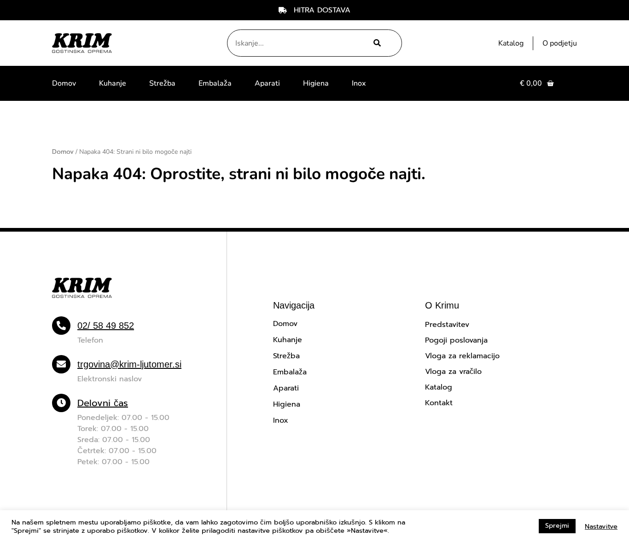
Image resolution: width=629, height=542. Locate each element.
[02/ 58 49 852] (61, 325)
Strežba (162, 83)
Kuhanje (112, 83)
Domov (64, 83)
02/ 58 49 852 (105, 326)
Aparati (267, 83)
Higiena (316, 83)
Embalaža (215, 83)
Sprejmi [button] (557, 525)
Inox (359, 83)
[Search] (376, 43)
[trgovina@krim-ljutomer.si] (61, 364)
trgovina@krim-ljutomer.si (129, 364)
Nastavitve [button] (601, 526)
